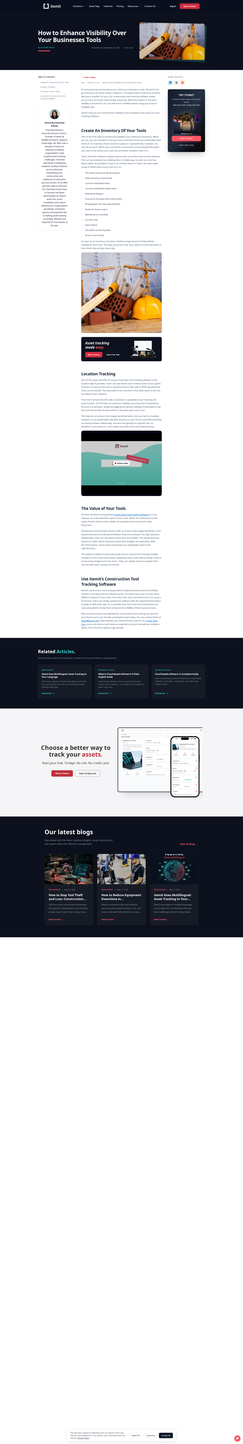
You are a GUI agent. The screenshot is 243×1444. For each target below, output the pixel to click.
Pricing (120, 6)
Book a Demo (94, 354)
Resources (133, 6)
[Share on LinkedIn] (170, 82)
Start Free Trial (113, 354)
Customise (150, 1435)
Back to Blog (89, 77)
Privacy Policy (83, 1438)
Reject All (136, 1435)
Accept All (166, 1435)
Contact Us (150, 6)
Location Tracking (47, 87)
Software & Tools (93, 83)
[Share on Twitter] (176, 82)
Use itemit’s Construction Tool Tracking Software (52, 97)
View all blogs (189, 843)
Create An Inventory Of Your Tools (54, 82)
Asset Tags (94, 6)
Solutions (78, 6)
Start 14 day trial (87, 773)
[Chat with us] (237, 1438)
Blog (83, 83)
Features (108, 6)
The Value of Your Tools (50, 91)
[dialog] (121, 1435)
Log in (173, 6)
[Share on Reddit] (182, 82)
